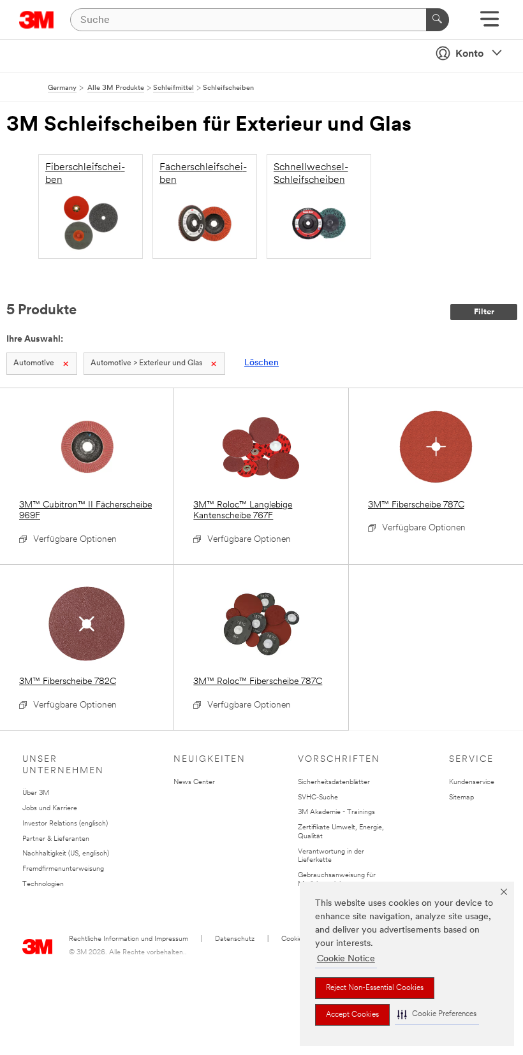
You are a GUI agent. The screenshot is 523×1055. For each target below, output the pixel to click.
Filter (484, 312)
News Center (194, 782)
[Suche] (437, 19)
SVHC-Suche (318, 797)
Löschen (261, 363)
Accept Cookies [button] (352, 1015)
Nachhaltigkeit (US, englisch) (65, 853)
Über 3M (35, 793)
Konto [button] (469, 54)
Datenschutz (234, 939)
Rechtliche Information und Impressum (128, 939)
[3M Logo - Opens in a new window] (36, 19)
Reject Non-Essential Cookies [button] (375, 988)
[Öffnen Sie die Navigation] (489, 23)
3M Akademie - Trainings (336, 812)
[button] (437, 1014)
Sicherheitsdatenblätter (334, 782)
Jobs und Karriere (49, 808)
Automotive (33, 363)
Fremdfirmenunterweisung (63, 869)
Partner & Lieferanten (55, 839)
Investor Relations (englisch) (65, 823)
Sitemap (461, 797)
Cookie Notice (346, 959)
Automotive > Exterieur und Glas (146, 363)
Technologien (43, 884)
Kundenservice (471, 782)
